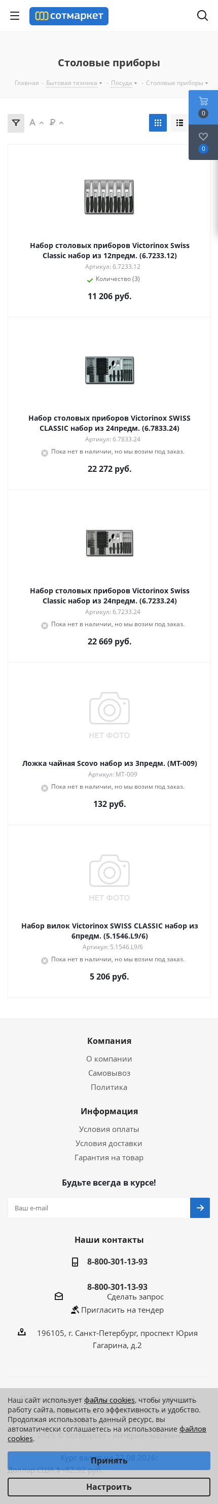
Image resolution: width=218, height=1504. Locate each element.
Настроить (109, 1486)
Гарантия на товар (109, 1157)
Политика (109, 1087)
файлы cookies (109, 1400)
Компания (109, 1040)
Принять (109, 1460)
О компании (109, 1058)
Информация (109, 1111)
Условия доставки (109, 1143)
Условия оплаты (109, 1129)
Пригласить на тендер (122, 1310)
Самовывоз (109, 1073)
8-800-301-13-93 (117, 1261)
